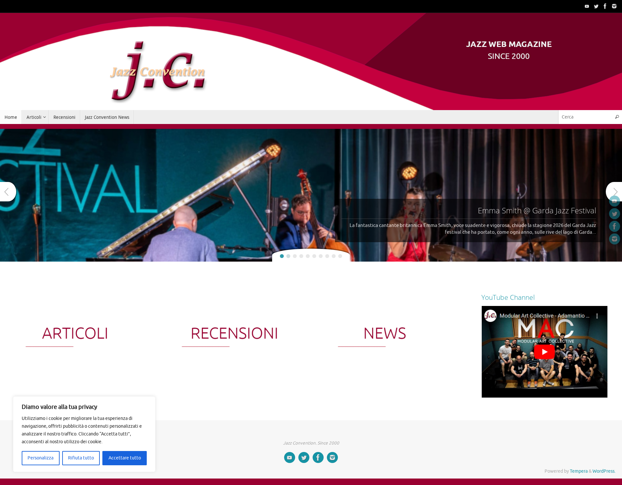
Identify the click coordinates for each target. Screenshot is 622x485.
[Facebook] (605, 6)
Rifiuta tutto (81, 458)
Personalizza (40, 458)
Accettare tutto (125, 458)
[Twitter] (596, 6)
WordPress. (604, 471)
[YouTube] (587, 6)
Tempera (579, 471)
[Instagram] (614, 6)
